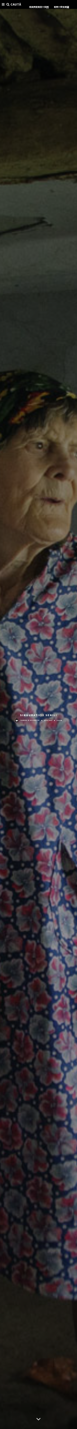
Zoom (59, 720)
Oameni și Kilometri (30, 720)
